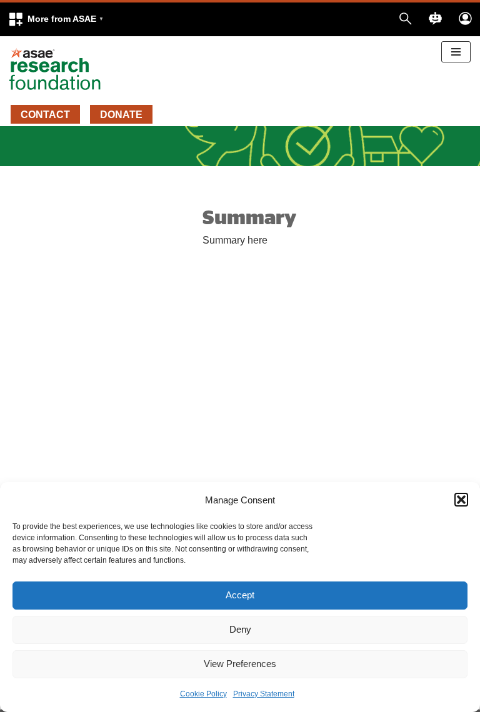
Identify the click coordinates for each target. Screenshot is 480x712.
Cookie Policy (203, 694)
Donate (121, 114)
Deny (240, 629)
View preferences (240, 663)
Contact (45, 114)
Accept (240, 595)
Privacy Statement (263, 694)
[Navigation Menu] (456, 51)
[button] (55, 19)
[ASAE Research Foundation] (59, 69)
